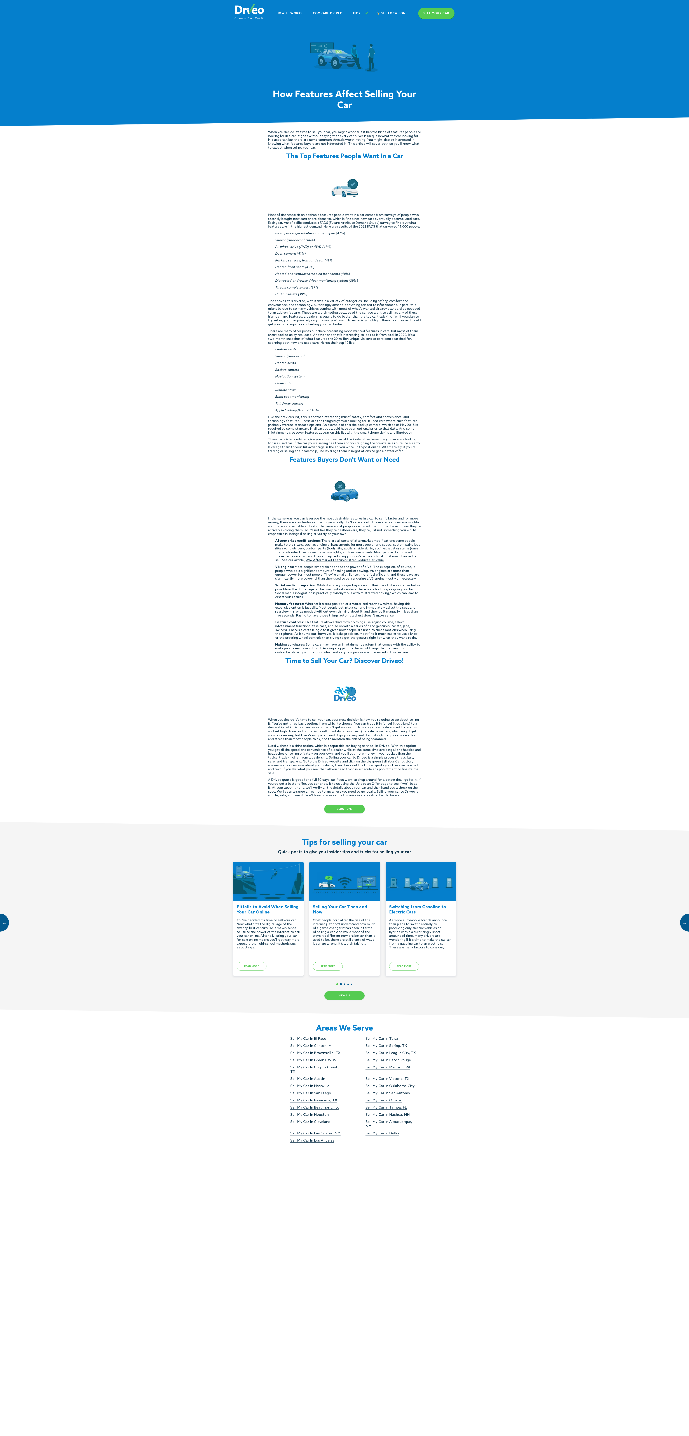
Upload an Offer (367, 784)
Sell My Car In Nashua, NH (387, 1115)
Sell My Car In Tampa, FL (386, 1108)
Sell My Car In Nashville (309, 1086)
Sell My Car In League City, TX (390, 1053)
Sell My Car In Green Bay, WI (313, 1060)
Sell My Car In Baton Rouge (388, 1060)
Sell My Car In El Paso (308, 1039)
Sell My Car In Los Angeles (312, 1141)
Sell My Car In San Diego (310, 1093)
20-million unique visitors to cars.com (362, 339)
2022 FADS (367, 227)
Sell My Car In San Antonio (387, 1093)
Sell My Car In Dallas (382, 1133)
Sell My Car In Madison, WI (387, 1067)
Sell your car (436, 13)
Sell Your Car (391, 762)
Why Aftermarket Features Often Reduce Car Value (345, 560)
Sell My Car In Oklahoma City (390, 1086)
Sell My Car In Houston (309, 1115)
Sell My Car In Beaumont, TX (314, 1108)
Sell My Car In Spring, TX (386, 1046)
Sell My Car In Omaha (383, 1100)
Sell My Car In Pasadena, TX (313, 1100)
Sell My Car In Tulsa (381, 1039)
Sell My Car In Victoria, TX (387, 1079)
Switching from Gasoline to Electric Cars (417, 910)
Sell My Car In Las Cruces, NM (315, 1133)
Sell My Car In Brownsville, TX (315, 1053)
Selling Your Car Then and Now (340, 910)
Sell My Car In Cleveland (310, 1122)
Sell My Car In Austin (307, 1079)
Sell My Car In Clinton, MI (311, 1046)
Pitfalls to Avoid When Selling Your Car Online (268, 910)
